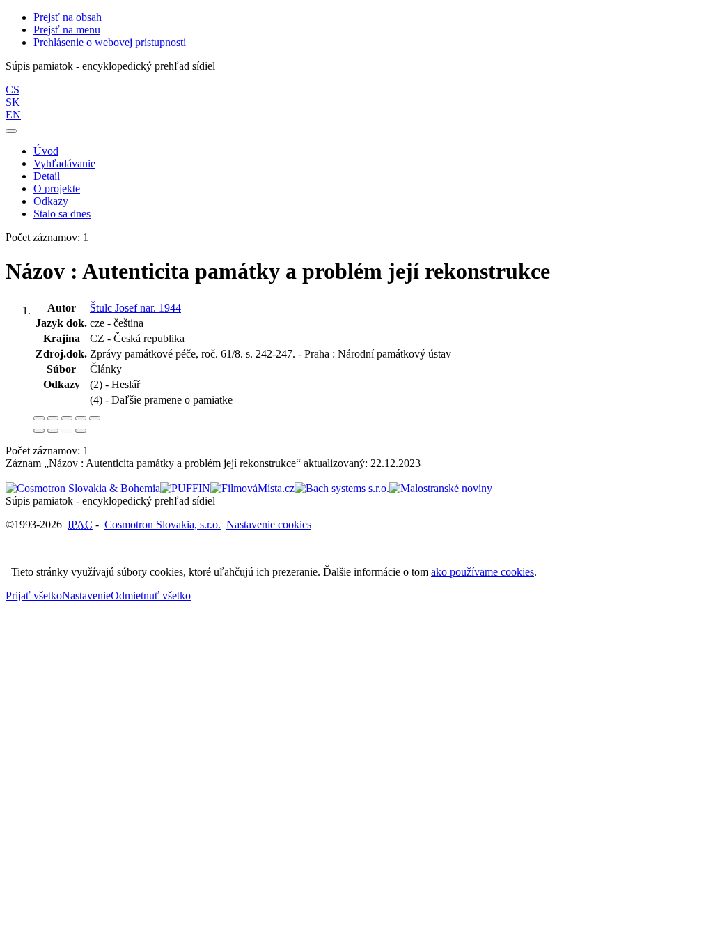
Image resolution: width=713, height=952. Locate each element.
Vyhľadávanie (64, 163)
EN (13, 115)
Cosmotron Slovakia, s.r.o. (162, 524)
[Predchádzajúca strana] (66, 431)
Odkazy (50, 201)
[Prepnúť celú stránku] (80, 418)
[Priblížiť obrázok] (39, 418)
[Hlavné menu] (11, 131)
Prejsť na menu (66, 30)
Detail (46, 176)
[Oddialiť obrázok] (52, 418)
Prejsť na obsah (67, 17)
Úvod (45, 151)
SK (13, 102)
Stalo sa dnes (62, 214)
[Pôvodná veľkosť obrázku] (66, 418)
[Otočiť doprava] (52, 431)
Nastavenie (86, 595)
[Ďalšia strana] (80, 431)
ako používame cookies (482, 572)
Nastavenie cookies (268, 524)
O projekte (56, 188)
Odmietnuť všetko (151, 595)
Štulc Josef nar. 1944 (135, 308)
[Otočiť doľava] (39, 431)
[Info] (94, 418)
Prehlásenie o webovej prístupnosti (109, 42)
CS (12, 89)
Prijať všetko (34, 595)
